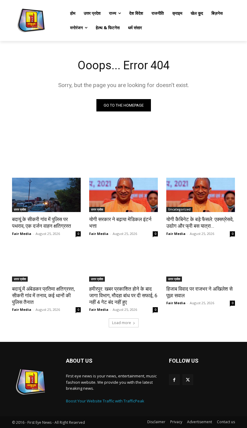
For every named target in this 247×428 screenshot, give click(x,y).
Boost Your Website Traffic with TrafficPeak (105, 401)
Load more (121, 322)
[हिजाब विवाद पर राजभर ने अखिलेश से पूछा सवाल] (200, 264)
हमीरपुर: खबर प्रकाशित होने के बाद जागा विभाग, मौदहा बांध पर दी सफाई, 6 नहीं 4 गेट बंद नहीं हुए (123, 295)
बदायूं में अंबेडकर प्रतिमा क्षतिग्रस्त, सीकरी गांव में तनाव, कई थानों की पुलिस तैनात (43, 295)
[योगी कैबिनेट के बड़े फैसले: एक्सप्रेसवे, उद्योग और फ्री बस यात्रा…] (200, 195)
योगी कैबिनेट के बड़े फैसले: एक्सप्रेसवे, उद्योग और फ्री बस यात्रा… (199, 222)
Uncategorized (179, 209)
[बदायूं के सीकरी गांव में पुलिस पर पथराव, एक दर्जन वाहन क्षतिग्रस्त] (46, 195)
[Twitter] (188, 379)
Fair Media (21, 233)
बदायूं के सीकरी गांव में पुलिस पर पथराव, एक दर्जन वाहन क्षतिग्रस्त (41, 222)
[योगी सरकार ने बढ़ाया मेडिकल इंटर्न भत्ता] (123, 195)
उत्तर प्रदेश (20, 209)
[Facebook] (174, 379)
